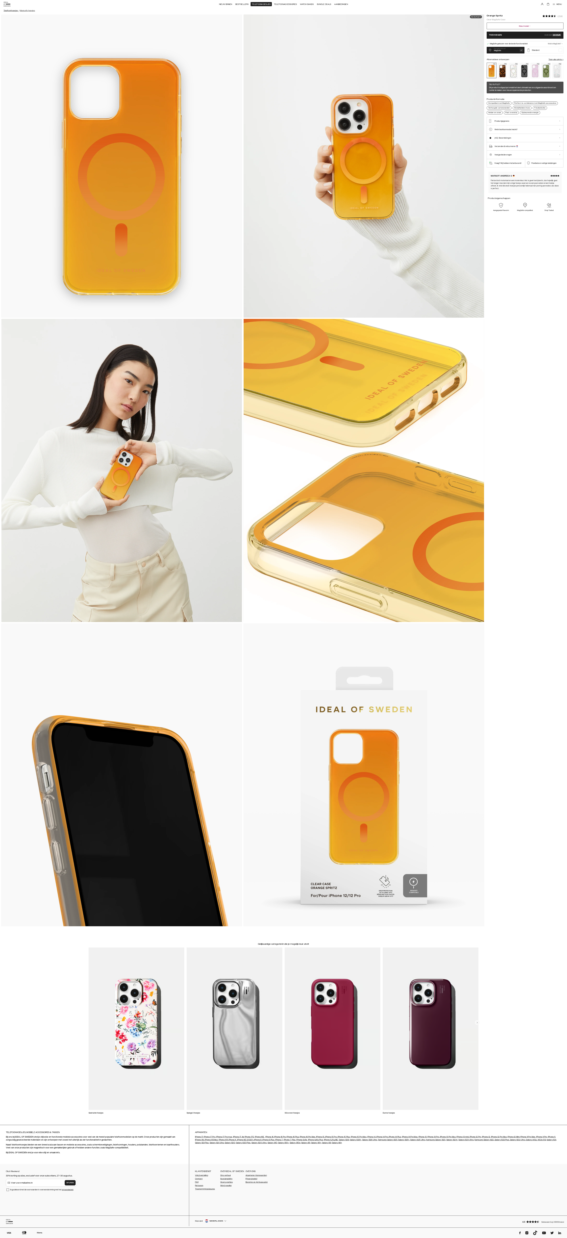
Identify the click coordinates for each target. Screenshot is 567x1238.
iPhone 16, (269, 1137)
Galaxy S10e (295, 1143)
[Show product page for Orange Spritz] (491, 70)
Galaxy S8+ (337, 1143)
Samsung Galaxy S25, (388, 1140)
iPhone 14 (371, 1137)
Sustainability (226, 1179)
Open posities (226, 1182)
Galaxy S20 (230, 1143)
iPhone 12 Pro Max (499, 1137)
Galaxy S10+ (283, 1143)
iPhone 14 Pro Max (410, 1137)
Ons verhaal (225, 1175)
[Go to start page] (7, 4)
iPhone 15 (320, 1137)
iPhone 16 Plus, (293, 1137)
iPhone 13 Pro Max (448, 1137)
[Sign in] (542, 4)
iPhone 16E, (259, 1137)
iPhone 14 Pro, (382, 1137)
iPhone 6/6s (301, 1140)
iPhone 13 (423, 1137)
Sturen (70, 1183)
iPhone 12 (486, 1137)
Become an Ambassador (257, 1182)
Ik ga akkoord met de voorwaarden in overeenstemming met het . (42, 1189)
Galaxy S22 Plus (501, 1140)
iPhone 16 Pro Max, (308, 1137)
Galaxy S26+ (355, 1140)
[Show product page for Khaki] (546, 70)
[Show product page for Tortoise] (502, 70)
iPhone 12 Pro (475, 1137)
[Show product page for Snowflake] (557, 70)
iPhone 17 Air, (238, 1137)
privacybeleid (67, 1189)
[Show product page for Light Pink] (535, 70)
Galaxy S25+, (404, 1140)
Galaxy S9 (305, 1143)
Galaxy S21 (551, 1140)
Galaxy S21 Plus (202, 1143)
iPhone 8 (258, 1140)
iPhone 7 (279, 1140)
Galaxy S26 (344, 1140)
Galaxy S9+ (316, 1143)
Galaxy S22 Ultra (517, 1140)
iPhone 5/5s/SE (331, 1140)
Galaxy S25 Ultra (417, 1140)
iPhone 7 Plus (290, 1140)
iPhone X (232, 1140)
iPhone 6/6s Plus (315, 1140)
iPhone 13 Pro (433, 1137)
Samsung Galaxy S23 (435, 1140)
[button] (542, 1221)
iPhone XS (199, 1140)
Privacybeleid (251, 1179)
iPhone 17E (249, 1137)
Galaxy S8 (326, 1143)
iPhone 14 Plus (394, 1137)
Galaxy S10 (272, 1143)
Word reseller (226, 1186)
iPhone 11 (551, 1137)
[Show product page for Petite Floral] (513, 70)
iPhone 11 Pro (541, 1137)
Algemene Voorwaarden (256, 1175)
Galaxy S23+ (452, 1140)
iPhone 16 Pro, (280, 1137)
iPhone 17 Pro (209, 1137)
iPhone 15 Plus (343, 1137)
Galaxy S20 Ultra (259, 1143)
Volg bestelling (201, 1175)
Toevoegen (525, 35)
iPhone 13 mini (463, 1137)
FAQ (197, 1182)
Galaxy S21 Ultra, (217, 1143)
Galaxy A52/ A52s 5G (536, 1140)
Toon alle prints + (556, 59)
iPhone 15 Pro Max (358, 1137)
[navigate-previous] (477, 1022)
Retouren (199, 1186)
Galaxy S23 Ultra (466, 1140)
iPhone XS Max (211, 1140)
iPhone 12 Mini (513, 1137)
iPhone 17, (199, 1137)
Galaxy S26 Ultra (369, 1140)
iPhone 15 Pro (331, 1137)
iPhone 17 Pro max (224, 1137)
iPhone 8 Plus (268, 1140)
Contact (199, 1179)
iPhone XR (223, 1140)
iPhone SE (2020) (245, 1140)
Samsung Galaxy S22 (484, 1140)
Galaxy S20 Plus (243, 1143)
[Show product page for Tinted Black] (524, 70)
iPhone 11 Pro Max (527, 1137)
